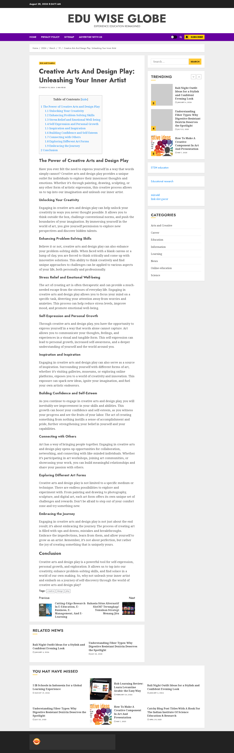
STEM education (160, 168)
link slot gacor (159, 199)
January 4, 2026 (42, 652)
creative (50, 590)
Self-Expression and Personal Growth (72, 124)
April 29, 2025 (155, 720)
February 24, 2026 (124, 695)
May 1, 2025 (182, 153)
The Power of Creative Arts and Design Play (70, 106)
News (154, 261)
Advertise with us (90, 37)
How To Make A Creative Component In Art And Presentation (187, 143)
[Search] (181, 37)
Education (157, 239)
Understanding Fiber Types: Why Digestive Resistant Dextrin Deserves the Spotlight (113, 646)
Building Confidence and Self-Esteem (71, 133)
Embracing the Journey (62, 146)
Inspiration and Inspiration (65, 128)
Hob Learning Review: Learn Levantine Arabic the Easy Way (128, 687)
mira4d (155, 195)
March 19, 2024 (48, 87)
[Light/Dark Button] (174, 37)
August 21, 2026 (42, 693)
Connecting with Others (63, 137)
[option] (176, 96)
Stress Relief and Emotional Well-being (72, 119)
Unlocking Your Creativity (64, 111)
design (60, 590)
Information (158, 247)
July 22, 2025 (96, 654)
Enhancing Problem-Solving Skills (69, 115)
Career (155, 232)
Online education (161, 268)
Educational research (162, 181)
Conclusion (49, 150)
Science (155, 275)
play (67, 590)
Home (32, 37)
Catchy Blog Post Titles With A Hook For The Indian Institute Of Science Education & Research (173, 712)
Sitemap (69, 37)
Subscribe (197, 37)
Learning (156, 254)
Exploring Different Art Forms (67, 141)
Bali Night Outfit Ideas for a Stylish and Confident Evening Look (59, 646)
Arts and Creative (47, 63)
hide (84, 99)
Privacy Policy (50, 37)
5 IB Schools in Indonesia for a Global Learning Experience (57, 687)
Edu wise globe (117, 18)
